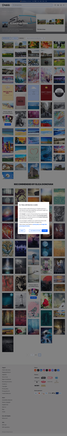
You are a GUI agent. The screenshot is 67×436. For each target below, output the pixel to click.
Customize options (35, 230)
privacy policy (36, 224)
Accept (45, 230)
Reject (22, 230)
